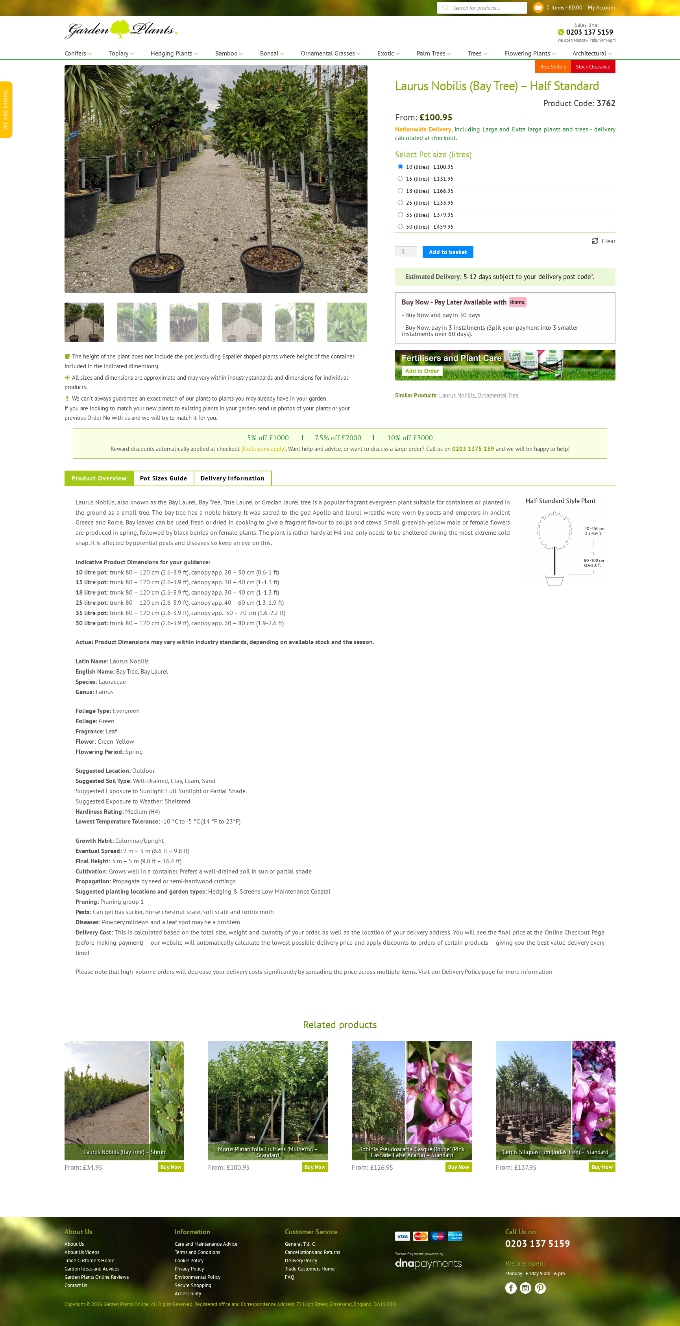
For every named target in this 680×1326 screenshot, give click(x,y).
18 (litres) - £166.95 (430, 191)
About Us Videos (82, 1252)
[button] (355, 77)
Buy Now (171, 1167)
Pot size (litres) (445, 154)
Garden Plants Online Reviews (97, 1277)
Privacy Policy (189, 1268)
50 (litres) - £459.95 (430, 227)
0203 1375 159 (473, 448)
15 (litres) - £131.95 (430, 179)
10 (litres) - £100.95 (430, 167)
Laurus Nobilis (457, 395)
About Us (74, 1244)
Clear (608, 241)
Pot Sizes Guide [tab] (163, 478)
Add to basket (448, 252)
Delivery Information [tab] (233, 478)
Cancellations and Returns (312, 1252)
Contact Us (76, 1285)
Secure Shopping (193, 1285)
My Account (601, 7)
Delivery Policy (301, 1260)
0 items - (564, 7)
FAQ (289, 1277)
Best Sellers (553, 66)
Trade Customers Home (90, 1260)
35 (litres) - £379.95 (430, 215)
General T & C (300, 1244)
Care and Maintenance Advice (206, 1244)
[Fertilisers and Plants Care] (505, 365)
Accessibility (188, 1293)
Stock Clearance (593, 66)
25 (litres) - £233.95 (430, 203)
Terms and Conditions (197, 1252)
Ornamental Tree (498, 395)
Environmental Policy (197, 1277)
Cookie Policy (189, 1260)
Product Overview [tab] (99, 478)
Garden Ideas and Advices (92, 1268)
